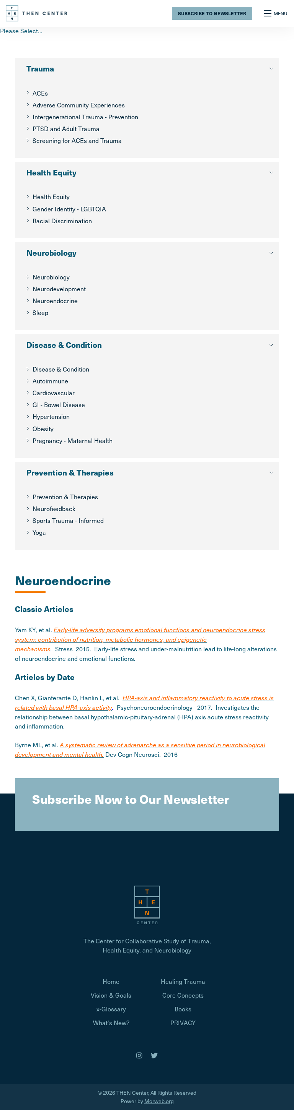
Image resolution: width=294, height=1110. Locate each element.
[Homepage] (147, 904)
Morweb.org (159, 1101)
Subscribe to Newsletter (212, 13)
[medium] (139, 1055)
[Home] (37, 12)
